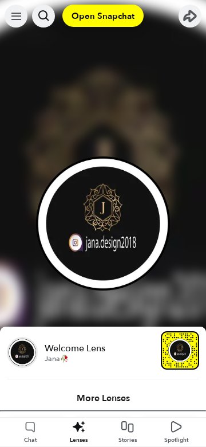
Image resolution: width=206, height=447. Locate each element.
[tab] (103, 398)
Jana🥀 (57, 358)
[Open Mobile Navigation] (16, 16)
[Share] (190, 16)
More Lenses (103, 398)
